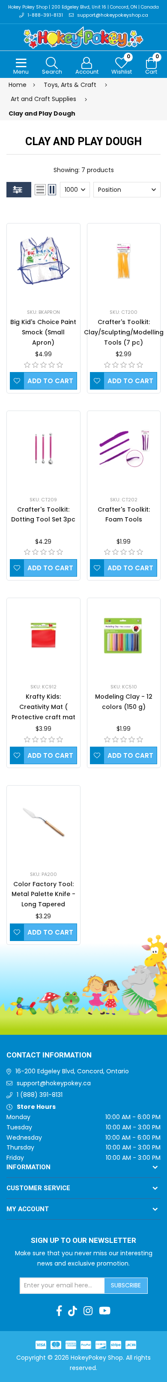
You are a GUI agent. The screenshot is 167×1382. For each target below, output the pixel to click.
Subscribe (126, 1285)
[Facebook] (59, 1311)
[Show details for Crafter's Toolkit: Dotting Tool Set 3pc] (43, 448)
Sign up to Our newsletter (83, 1240)
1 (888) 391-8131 (40, 1094)
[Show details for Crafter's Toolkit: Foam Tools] (123, 448)
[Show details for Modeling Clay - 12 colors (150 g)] (123, 635)
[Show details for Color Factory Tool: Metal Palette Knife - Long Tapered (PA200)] (43, 823)
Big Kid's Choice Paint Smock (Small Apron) (43, 332)
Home (18, 84)
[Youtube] (104, 1311)
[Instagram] (88, 1311)
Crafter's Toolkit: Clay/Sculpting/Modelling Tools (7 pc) (124, 332)
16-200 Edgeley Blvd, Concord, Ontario (72, 1071)
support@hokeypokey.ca (54, 1083)
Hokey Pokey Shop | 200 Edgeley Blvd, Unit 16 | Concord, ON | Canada (83, 7)
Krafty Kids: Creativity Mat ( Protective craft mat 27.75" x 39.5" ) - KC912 (43, 717)
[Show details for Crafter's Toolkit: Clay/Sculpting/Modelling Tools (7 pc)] (123, 261)
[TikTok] (72, 1311)
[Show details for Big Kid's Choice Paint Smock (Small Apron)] (43, 261)
